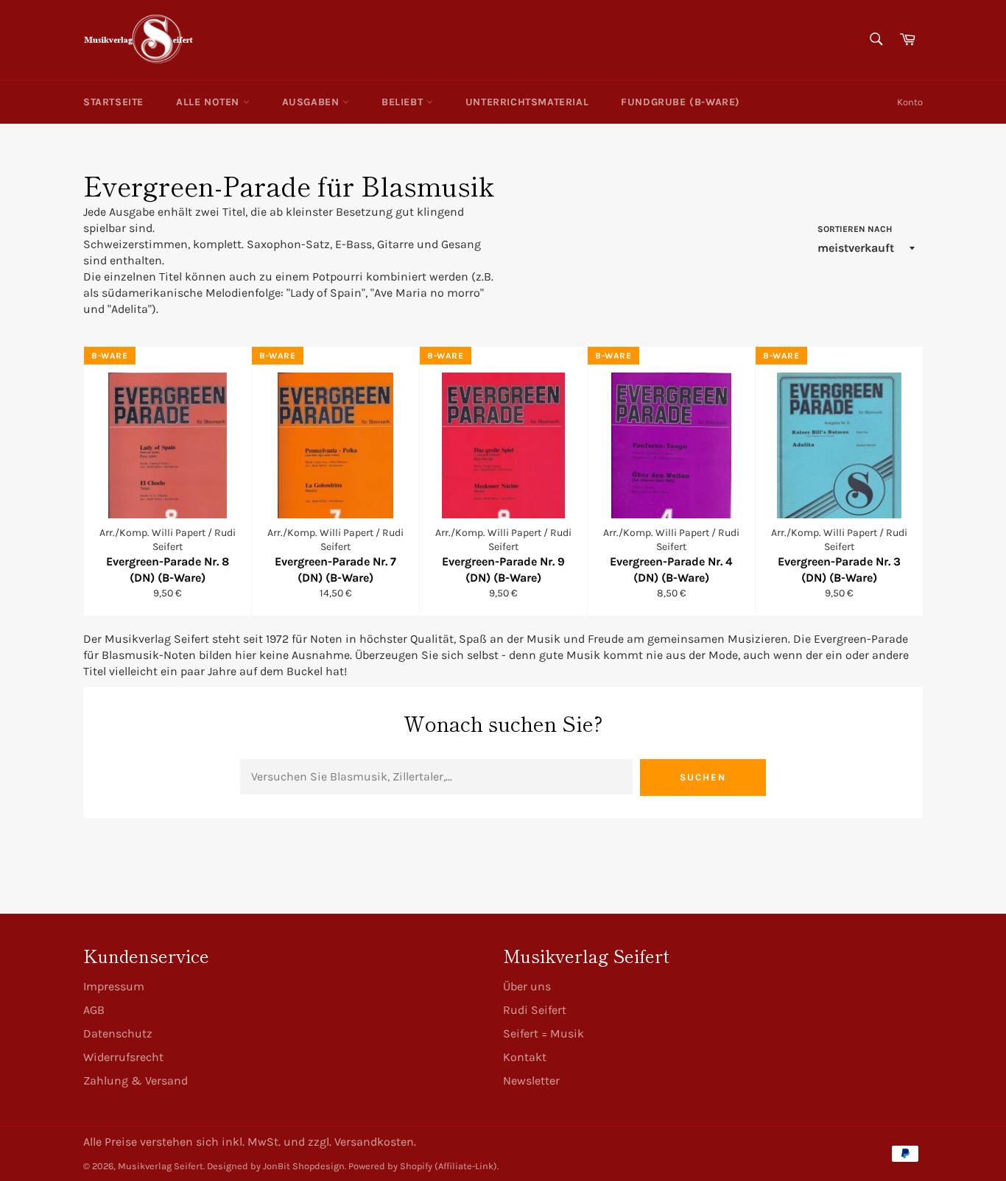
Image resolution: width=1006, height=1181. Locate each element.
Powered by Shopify (390, 1165)
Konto (910, 101)
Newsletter (531, 1080)
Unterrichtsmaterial (526, 102)
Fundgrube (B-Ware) (680, 102)
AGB (94, 1010)
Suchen (703, 777)
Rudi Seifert (534, 1010)
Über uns (527, 986)
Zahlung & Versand (135, 1080)
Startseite (113, 102)
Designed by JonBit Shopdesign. (276, 1165)
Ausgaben (312, 102)
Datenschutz (117, 1033)
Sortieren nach (854, 229)
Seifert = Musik (543, 1033)
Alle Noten (209, 102)
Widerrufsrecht (123, 1057)
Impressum (113, 986)
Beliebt (403, 102)
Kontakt (524, 1057)
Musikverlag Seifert (160, 1165)
